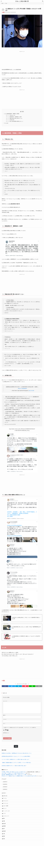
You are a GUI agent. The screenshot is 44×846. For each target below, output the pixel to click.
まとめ (6, 123)
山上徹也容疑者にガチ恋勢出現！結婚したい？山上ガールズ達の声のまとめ (26, 637)
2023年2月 (5, 786)
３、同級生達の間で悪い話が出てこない (15, 118)
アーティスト (5, 803)
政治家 (4, 823)
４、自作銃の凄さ (11, 119)
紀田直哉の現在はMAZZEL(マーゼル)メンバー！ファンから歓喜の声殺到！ (16, 756)
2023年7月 (5, 781)
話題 (3, 12)
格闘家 (4, 826)
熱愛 (4, 836)
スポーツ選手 (5, 805)
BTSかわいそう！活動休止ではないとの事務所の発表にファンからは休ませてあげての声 (19, 775)
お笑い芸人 (5, 795)
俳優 (4, 821)
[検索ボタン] (42, 1)
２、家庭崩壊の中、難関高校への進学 (15, 116)
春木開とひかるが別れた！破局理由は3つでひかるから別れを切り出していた (16, 753)
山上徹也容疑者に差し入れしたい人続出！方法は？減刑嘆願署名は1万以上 (26, 627)
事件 (4, 818)
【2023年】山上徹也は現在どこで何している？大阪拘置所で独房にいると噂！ (26, 618)
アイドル (4, 798)
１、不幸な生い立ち (11, 115)
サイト (4, 723)
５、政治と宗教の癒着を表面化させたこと (15, 121)
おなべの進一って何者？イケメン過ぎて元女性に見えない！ (13, 773)
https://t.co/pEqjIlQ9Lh (22, 388)
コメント (5, 701)
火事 (4, 833)
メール (4, 719)
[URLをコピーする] (39, 686)
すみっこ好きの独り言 (22, 1)
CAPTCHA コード (6, 732)
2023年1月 (5, 789)
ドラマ (4, 813)
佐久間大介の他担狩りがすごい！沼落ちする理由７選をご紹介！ (14, 765)
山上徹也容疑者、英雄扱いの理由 (12, 113)
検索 (16, 746)
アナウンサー (5, 800)
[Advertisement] (22, 59)
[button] (5, 686)
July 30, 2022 (31, 390)
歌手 (4, 828)
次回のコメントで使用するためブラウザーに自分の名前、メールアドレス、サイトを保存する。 (20, 727)
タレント (4, 808)
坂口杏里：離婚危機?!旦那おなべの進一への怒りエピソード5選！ (14, 774)
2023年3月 (5, 784)
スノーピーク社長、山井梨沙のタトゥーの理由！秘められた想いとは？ (15, 759)
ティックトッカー (6, 810)
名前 (4, 715)
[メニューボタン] (1, 1)
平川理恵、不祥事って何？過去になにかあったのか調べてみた (14, 771)
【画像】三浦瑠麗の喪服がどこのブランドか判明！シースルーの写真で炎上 (16, 762)
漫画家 (4, 831)
